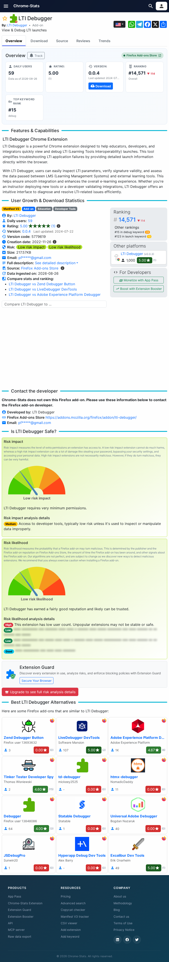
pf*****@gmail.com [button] (34, 257)
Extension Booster (20, 916)
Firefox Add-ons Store (142, 55)
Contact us (121, 916)
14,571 (132, 219)
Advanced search (73, 903)
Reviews (83, 41)
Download (39, 41)
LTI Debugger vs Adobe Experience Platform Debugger (55, 294)
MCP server (16, 929)
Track (38, 55)
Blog (117, 910)
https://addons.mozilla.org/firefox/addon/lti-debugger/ (91, 417)
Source (62, 41)
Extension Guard (19, 910)
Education (44, 208)
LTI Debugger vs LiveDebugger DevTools (43, 289)
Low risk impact (31, 247)
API (10, 923)
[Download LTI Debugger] (104, 77)
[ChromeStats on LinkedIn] (117, 940)
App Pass (14, 896)
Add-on (37, 25)
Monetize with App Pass (140, 280)
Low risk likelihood (65, 247)
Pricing (65, 896)
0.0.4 (26, 231)
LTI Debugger (17, 25)
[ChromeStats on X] (137, 940)
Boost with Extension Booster (140, 289)
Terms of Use (123, 923)
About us (120, 896)
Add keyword (70, 936)
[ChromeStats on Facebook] (127, 940)
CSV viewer (69, 923)
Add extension (71, 929)
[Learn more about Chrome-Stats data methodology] (62, 268)
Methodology (123, 903)
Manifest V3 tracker (75, 916)
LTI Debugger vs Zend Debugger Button (42, 284)
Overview (14, 41)
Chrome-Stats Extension (25, 903)
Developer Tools (65, 208)
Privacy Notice (124, 929)
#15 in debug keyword (132, 232)
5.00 (37, 226)
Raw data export (19, 936)
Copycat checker (73, 910)
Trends (104, 41)
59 (30, 221)
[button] (6, 6)
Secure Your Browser (36, 680)
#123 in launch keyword (133, 236)
